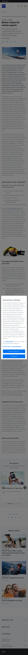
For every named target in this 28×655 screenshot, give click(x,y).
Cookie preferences (14, 351)
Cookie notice (7, 346)
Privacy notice (9, 341)
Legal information (16, 346)
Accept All (14, 356)
